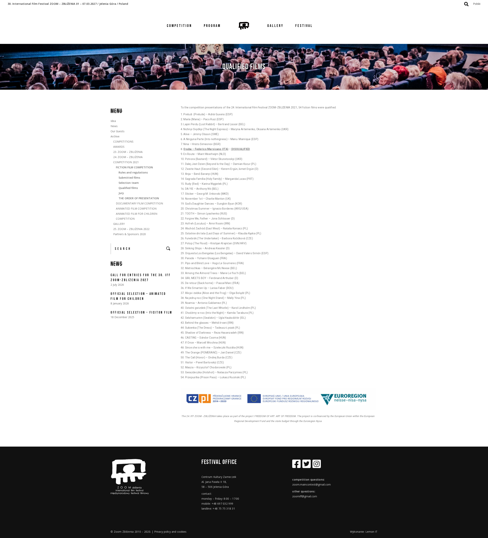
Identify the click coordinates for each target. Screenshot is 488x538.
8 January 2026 (120, 303)
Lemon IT (371, 531)
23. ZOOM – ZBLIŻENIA (128, 152)
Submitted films (129, 177)
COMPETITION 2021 (126, 162)
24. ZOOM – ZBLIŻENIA (128, 157)
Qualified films (128, 188)
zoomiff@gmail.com (304, 496)
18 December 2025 (122, 317)
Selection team (129, 183)
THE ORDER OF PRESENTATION (139, 198)
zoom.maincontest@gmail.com (311, 484)
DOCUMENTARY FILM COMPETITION (139, 203)
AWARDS (118, 146)
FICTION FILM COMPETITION (134, 167)
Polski (476, 4)
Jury (121, 193)
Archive (115, 136)
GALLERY (119, 224)
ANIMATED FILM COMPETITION (136, 208)
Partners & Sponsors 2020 (129, 234)
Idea (113, 121)
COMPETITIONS (123, 141)
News (114, 126)
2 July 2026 (117, 284)
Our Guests (117, 131)
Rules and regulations (133, 172)
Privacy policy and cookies (170, 531)
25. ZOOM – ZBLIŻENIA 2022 (131, 229)
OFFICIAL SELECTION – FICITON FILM (141, 313)
